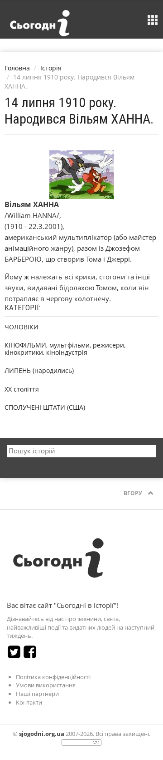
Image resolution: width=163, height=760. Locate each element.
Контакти (29, 702)
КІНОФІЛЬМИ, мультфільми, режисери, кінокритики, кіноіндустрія (65, 348)
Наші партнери (37, 694)
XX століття (22, 389)
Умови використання (46, 685)
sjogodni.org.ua (41, 734)
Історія (51, 68)
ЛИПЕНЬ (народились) (39, 370)
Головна (17, 68)
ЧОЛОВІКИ (21, 327)
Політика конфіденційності (53, 677)
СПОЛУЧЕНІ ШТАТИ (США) (45, 407)
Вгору (134, 493)
